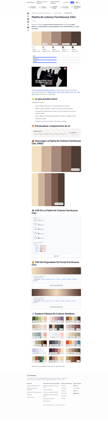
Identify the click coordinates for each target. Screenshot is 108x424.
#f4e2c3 (34, 49)
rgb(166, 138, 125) (56, 51)
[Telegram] (28, 27)
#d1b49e (44, 49)
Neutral (67, 92)
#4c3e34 (74, 49)
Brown (54, 92)
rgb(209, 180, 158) (46, 51)
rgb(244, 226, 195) (36, 51)
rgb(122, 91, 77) (65, 51)
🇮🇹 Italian (76, 390)
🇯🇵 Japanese (77, 388)
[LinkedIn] (28, 19)
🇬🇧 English (76, 385)
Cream (58, 92)
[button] (78, 2)
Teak (78, 92)
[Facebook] (28, 13)
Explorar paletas (57, 13)
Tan (75, 92)
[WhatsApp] (28, 24)
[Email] (28, 30)
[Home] (30, 2)
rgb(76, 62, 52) (75, 51)
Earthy (63, 92)
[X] (28, 16)
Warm (33, 94)
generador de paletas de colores (45, 90)
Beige (49, 92)
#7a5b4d (64, 49)
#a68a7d (54, 49)
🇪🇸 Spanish (76, 393)
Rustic (71, 92)
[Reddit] (28, 22)
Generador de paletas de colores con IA (41, 13)
